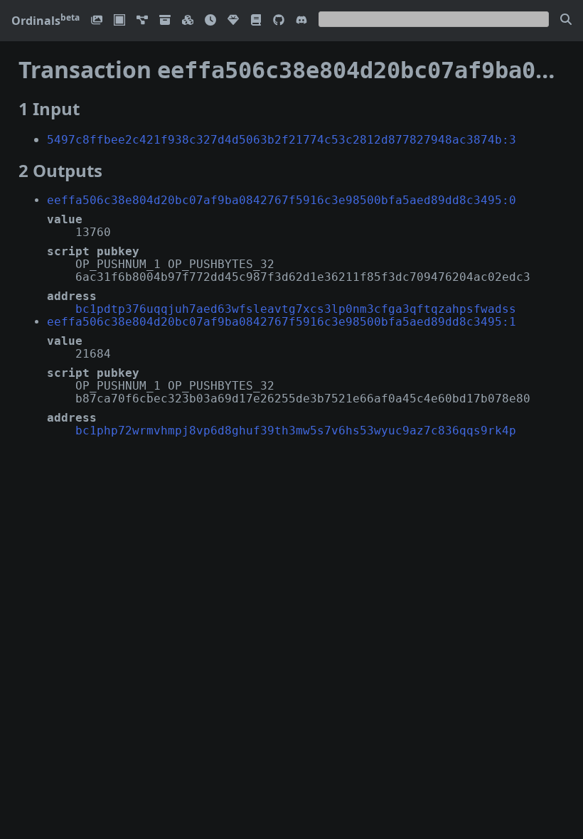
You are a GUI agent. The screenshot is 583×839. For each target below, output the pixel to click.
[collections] (142, 21)
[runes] (119, 21)
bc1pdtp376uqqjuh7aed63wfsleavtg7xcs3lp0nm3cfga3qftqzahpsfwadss (295, 309)
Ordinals (45, 20)
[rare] (233, 21)
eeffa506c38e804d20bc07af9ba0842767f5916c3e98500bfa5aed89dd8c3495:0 (281, 200)
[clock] (210, 21)
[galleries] (165, 21)
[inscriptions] (96, 21)
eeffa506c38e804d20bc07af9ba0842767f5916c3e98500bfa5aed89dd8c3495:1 (281, 321)
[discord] (301, 21)
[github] (278, 21)
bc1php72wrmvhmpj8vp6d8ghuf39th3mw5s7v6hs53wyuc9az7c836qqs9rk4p (295, 430)
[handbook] (256, 21)
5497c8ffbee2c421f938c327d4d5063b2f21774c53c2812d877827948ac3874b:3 (281, 139)
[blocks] (187, 21)
